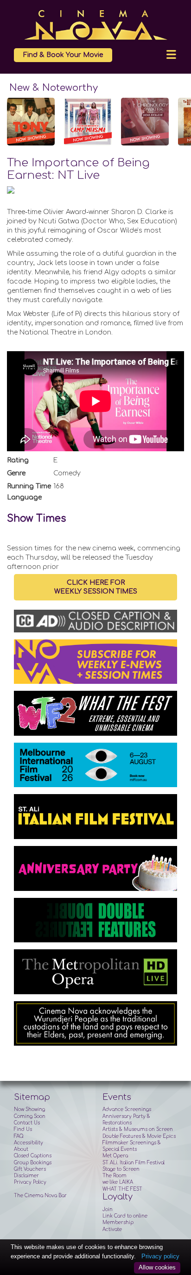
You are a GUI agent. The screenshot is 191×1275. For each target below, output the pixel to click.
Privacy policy (160, 1256)
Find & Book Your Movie (63, 54)
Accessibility (28, 1142)
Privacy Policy (30, 1182)
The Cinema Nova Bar (40, 1195)
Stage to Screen (121, 1169)
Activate (112, 1229)
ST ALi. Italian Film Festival (133, 1162)
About (21, 1149)
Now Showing (29, 1109)
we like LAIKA (117, 1182)
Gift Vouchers (30, 1169)
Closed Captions (32, 1155)
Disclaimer (26, 1175)
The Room (114, 1175)
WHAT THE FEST (122, 1189)
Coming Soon (29, 1116)
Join (107, 1209)
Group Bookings (32, 1162)
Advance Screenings (126, 1109)
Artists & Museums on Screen (137, 1129)
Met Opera (115, 1155)
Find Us (23, 1129)
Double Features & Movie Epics (139, 1136)
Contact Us (27, 1122)
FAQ (18, 1136)
